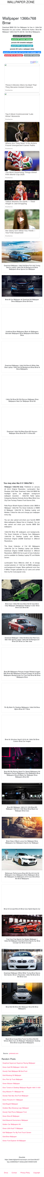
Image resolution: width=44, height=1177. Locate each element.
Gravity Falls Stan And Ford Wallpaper (15, 1096)
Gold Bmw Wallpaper (10, 1136)
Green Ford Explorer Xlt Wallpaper (14, 1141)
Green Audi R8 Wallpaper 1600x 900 (15, 1067)
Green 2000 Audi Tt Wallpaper (13, 1128)
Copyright (36, 1173)
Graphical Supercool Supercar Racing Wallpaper (19, 1063)
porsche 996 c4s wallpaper (13, 55)
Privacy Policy (25, 1173)
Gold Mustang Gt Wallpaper (12, 1075)
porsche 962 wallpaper (31, 55)
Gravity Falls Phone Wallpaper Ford (15, 1112)
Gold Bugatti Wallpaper (10, 1104)
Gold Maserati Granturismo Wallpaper (15, 1120)
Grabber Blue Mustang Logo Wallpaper (16, 1108)
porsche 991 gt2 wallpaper (22, 36)
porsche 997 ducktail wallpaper (22, 39)
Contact (14, 1173)
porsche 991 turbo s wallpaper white (22, 49)
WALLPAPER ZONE (21, 2)
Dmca (6, 1173)
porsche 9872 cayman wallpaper (22, 46)
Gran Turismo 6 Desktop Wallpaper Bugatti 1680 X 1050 (21, 1087)
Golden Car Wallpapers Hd (12, 1124)
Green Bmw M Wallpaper (11, 1116)
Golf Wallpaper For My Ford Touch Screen (17, 1132)
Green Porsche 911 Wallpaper (13, 1100)
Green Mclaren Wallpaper (11, 1083)
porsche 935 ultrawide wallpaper (22, 42)
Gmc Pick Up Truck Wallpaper (13, 1079)
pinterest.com (13, 1053)
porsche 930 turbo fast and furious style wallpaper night (22, 52)
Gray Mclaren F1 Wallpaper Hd (13, 1092)
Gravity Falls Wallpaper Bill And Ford (15, 1071)
